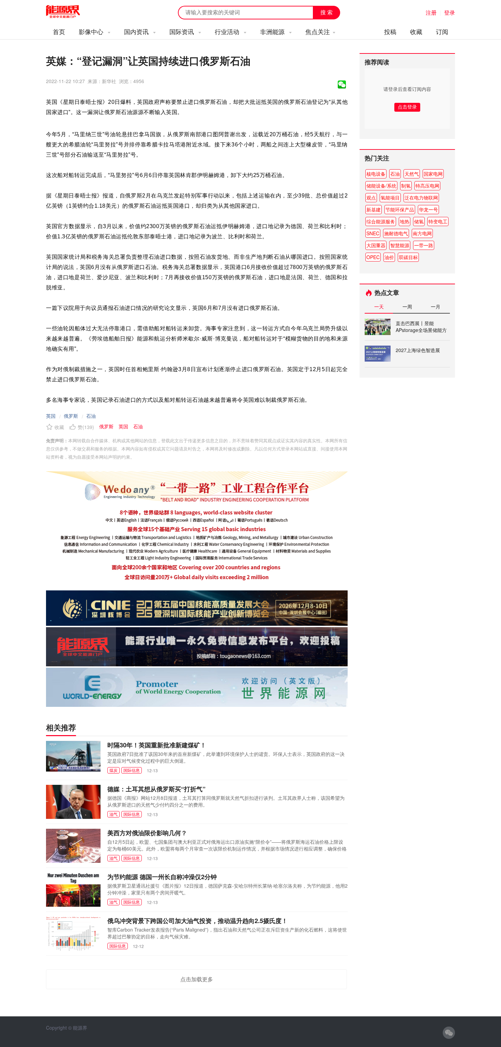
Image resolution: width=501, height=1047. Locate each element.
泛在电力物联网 (421, 197)
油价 (389, 257)
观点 (371, 197)
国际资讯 (182, 31)
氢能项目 (390, 197)
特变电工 (437, 221)
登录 (449, 12)
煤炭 (113, 770)
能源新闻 (69, 12)
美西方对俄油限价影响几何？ (147, 832)
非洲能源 (273, 31)
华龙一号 (428, 209)
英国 (51, 415)
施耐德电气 (396, 233)
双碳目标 (408, 257)
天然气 (412, 173)
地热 (404, 221)
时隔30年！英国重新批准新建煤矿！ (156, 745)
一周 (407, 306)
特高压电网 (427, 185)
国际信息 (131, 770)
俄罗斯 (71, 415)
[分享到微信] (342, 84)
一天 (379, 306)
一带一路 (423, 245)
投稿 (390, 31)
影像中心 (92, 31)
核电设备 (375, 173)
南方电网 (422, 233)
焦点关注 (317, 31)
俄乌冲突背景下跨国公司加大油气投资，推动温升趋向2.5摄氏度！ (197, 920)
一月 (435, 306)
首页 (59, 31)
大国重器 (375, 245)
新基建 (373, 209)
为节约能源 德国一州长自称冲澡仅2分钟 (162, 876)
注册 (431, 12)
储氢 (419, 221)
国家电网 (433, 173)
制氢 (406, 185)
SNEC (372, 233)
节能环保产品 (399, 209)
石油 (91, 415)
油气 (113, 814)
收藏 (416, 31)
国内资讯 (137, 31)
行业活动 (228, 31)
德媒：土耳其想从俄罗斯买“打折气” (156, 788)
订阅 (442, 31)
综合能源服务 (380, 221)
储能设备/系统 (381, 185)
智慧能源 (399, 245)
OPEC (373, 257)
